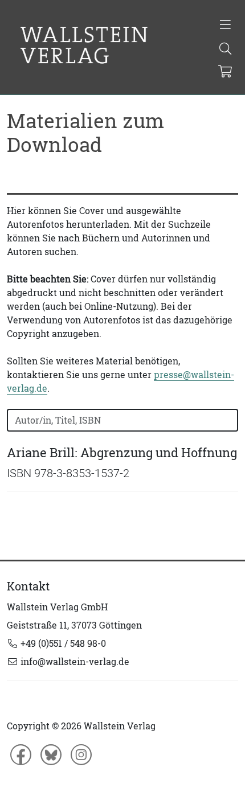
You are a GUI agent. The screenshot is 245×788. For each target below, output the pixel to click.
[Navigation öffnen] (225, 26)
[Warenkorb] (224, 72)
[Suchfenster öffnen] (225, 49)
